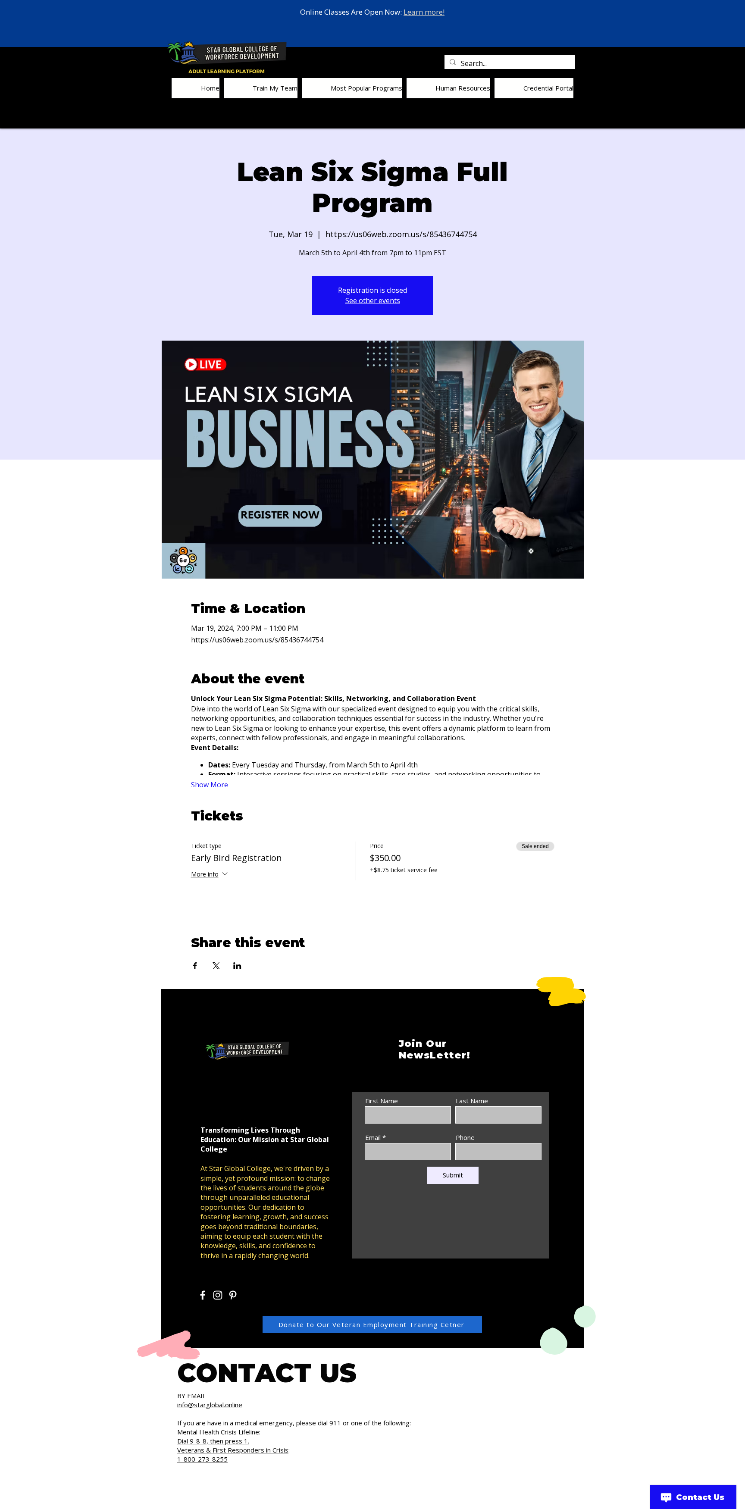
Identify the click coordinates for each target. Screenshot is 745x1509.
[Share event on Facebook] (195, 965)
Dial (183, 1441)
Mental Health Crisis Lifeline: (218, 1432)
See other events (372, 300)
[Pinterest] (233, 1295)
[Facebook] (203, 1295)
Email (373, 1137)
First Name (381, 1101)
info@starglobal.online (209, 1404)
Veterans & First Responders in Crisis (232, 1450)
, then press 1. (228, 1441)
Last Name (472, 1101)
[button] (260, 88)
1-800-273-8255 (202, 1459)
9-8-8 (198, 1441)
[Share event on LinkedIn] (237, 965)
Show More (209, 784)
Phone (465, 1137)
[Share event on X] (216, 965)
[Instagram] (218, 1295)
